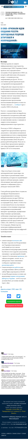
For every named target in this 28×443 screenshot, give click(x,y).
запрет (17, 289)
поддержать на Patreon (14, 306)
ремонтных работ (8, 265)
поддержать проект (14, 301)
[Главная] (13, 2)
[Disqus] (14, 329)
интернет (8, 289)
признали (20, 256)
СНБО (13, 289)
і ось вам (18, 424)
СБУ (20, 289)
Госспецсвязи (4, 291)
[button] (6, 18)
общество (3, 289)
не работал (16, 267)
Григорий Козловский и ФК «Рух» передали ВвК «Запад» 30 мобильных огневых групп (15, 14)
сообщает (17, 105)
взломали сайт (17, 241)
